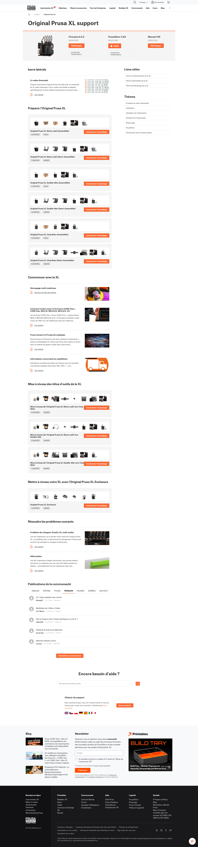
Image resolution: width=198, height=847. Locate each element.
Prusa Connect (135, 805)
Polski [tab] (57, 591)
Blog (155, 802)
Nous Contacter (159, 810)
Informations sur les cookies (67, 830)
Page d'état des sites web (126, 830)
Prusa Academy (111, 802)
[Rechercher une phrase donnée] (138, 683)
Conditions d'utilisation (95, 777)
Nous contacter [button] (125, 705)
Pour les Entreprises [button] (98, 8)
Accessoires (31, 810)
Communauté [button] (137, 8)
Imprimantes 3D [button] (47, 7)
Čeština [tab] (46, 591)
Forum (84, 802)
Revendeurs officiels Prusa (161, 806)
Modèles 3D (62, 799)
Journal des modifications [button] (76, 53)
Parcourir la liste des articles (45, 292)
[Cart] (168, 2)
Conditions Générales (65, 827)
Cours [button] (155, 8)
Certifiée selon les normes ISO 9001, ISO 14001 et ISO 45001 (162, 815)
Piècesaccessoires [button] (78, 8)
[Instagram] (161, 830)
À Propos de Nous (160, 799)
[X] (166, 830)
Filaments (30, 807)
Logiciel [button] (112, 8)
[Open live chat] (192, 841)
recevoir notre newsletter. (102, 766)
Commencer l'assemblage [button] (96, 132)
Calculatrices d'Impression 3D (112, 806)
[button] (66, 713)
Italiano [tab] (80, 591)
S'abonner (82, 770)
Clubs (59, 805)
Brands (60, 813)
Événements (86, 808)
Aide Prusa (109, 799)
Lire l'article (38, 95)
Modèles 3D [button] (123, 8)
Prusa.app (133, 802)
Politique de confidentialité (128, 827)
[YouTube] (170, 830)
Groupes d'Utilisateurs (90, 805)
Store (59, 802)
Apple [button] (116, 46)
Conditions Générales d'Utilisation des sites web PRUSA (96, 827)
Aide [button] (147, 8)
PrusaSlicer (133, 799)
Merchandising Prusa (34, 813)
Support (37, 14)
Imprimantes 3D (32, 799)
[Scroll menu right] (169, 8)
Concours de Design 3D (65, 808)
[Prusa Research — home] (31, 8)
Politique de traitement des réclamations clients (97, 830)
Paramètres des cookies (65, 833)
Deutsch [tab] (103, 591)
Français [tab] (68, 591)
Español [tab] (92, 591)
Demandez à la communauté (69, 656)
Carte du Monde (87, 799)
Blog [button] (162, 8)
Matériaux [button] (63, 8)
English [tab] (35, 591)
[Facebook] (157, 830)
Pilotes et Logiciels (136, 808)
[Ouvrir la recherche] (135, 2)
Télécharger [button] (76, 45)
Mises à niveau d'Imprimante (32, 803)
